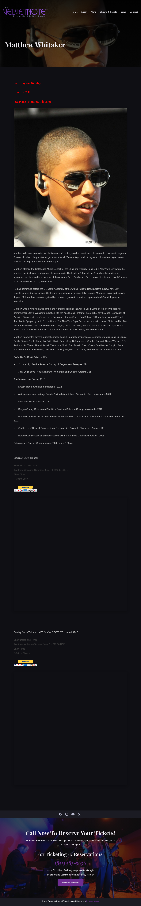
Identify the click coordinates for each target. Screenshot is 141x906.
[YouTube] (73, 814)
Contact (134, 12)
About (84, 12)
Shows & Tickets (108, 12)
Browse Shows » (70, 882)
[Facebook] (61, 814)
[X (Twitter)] (80, 814)
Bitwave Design (92, 901)
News (123, 12)
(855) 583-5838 (70, 862)
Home (75, 12)
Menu (94, 12)
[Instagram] (67, 814)
